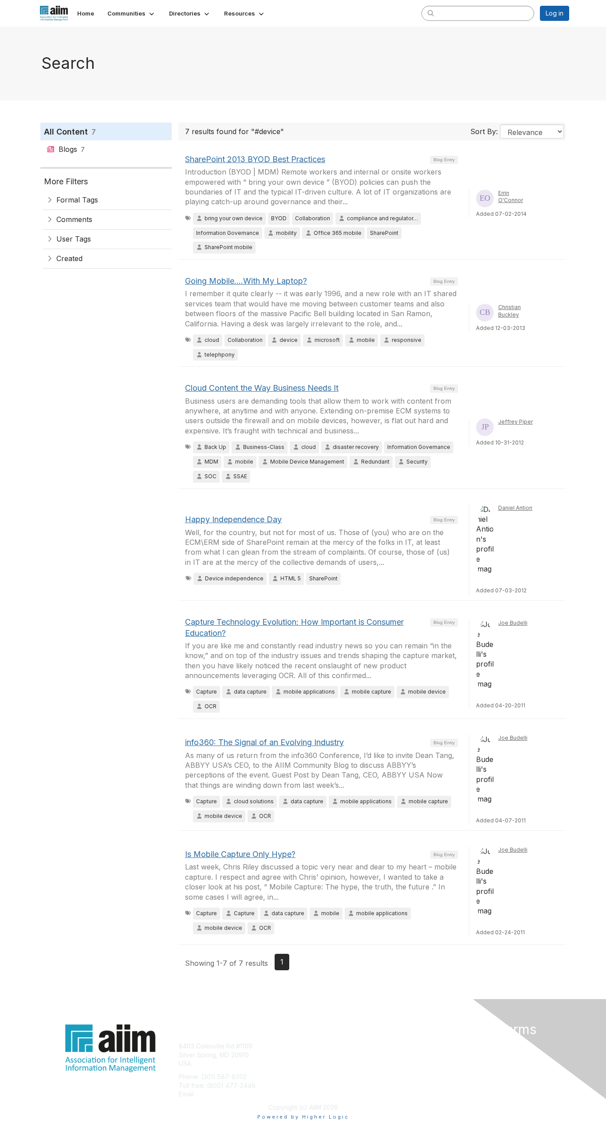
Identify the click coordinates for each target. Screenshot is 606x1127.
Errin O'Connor (510, 197)
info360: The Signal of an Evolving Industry (264, 742)
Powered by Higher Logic (303, 1117)
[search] (430, 13)
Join (313, 1046)
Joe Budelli (512, 622)
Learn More (323, 1063)
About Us (448, 1046)
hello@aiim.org (218, 1094)
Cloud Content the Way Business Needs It (261, 388)
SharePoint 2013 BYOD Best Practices (255, 159)
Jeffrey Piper (515, 421)
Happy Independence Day (233, 519)
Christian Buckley (509, 311)
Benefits (319, 1055)
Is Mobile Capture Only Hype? (240, 854)
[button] (131, 13)
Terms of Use (454, 1055)
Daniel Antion (515, 507)
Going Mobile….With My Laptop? (246, 281)
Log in (554, 13)
